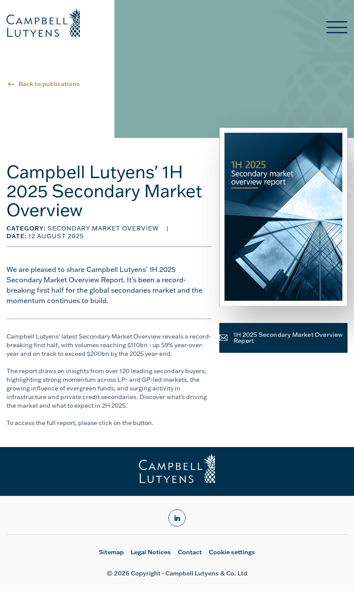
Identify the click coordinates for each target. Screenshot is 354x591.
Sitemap (111, 552)
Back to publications (49, 84)
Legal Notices (151, 552)
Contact (190, 552)
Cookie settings (232, 552)
